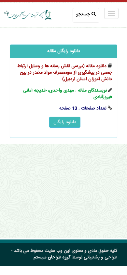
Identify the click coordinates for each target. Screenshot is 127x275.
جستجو (83, 14)
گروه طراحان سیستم (52, 257)
